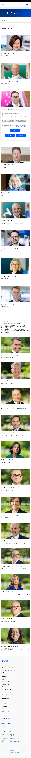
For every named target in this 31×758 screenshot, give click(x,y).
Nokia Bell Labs (6, 684)
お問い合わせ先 (6, 718)
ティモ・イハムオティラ (8, 81)
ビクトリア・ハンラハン (8, 646)
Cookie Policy (16, 126)
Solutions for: (6, 665)
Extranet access (6, 721)
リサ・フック (5, 193)
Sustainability (5, 708)
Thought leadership (7, 689)
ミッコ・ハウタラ (6, 618)
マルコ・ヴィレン (6, 380)
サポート (4, 726)
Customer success (6, 711)
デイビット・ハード (7, 406)
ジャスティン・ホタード (8, 355)
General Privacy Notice (22, 126)
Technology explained (7, 687)
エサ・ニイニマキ (6, 487)
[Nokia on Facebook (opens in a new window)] (11, 735)
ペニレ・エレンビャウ (7, 276)
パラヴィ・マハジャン (7, 459)
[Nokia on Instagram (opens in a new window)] (3, 735)
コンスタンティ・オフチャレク (10, 566)
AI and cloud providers (7, 667)
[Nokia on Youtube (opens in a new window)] (5, 735)
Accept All (21, 135)
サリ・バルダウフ (6, 53)
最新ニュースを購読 (8, 731)
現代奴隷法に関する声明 (15, 752)
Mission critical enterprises (9, 670)
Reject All (10, 135)
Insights (4, 676)
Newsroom (5, 701)
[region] (15, 125)
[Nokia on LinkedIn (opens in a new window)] (13, 735)
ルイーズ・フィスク (7, 592)
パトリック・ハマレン (7, 433)
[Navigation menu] (27, 4)
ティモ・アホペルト (7, 109)
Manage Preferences (15, 130)
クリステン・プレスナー (8, 515)
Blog (3, 679)
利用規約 (12, 750)
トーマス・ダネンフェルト (9, 165)
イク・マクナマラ (6, 220)
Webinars (4, 694)
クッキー (5, 750)
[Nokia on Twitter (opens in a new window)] (8, 735)
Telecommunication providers (9, 672)
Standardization (6, 692)
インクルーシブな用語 (21, 750)
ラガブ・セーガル (6, 541)
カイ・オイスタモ (6, 304)
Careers (4, 703)
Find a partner (6, 723)
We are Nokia (5, 698)
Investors (4, 706)
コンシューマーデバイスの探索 (9, 742)
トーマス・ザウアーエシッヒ (10, 248)
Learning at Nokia (6, 681)
